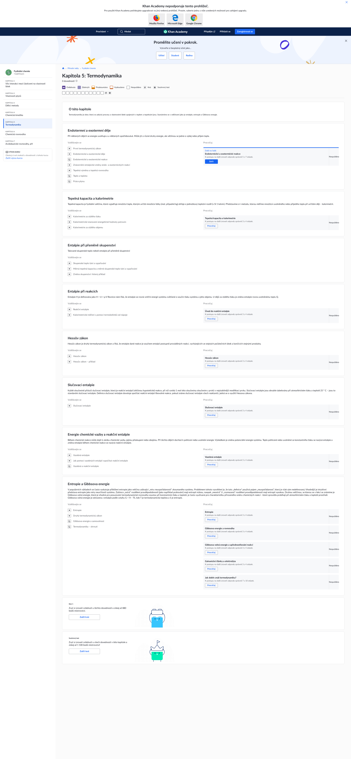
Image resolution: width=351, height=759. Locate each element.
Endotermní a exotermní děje (89, 130)
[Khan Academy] (176, 31)
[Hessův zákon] (75, 93)
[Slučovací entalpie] (79, 93)
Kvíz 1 (71, 604)
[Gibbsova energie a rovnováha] (90, 93)
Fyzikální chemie (89, 68)
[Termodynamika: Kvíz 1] (106, 93)
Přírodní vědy (73, 68)
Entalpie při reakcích (83, 291)
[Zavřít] (346, 2)
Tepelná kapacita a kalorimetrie (90, 198)
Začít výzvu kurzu (14, 158)
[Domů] (63, 68)
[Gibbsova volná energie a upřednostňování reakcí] (94, 93)
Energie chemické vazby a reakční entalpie (99, 434)
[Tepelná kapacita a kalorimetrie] (67, 93)
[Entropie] (86, 93)
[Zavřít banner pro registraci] (346, 41)
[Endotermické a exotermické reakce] (63, 93)
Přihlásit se (225, 32)
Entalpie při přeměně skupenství (92, 245)
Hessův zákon (78, 338)
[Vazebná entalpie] (83, 93)
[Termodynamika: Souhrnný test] (109, 93)
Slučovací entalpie (81, 385)
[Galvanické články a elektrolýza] (98, 93)
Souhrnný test (74, 638)
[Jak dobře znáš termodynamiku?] (102, 93)
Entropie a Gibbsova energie (89, 484)
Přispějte (208, 32)
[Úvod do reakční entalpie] (71, 93)
